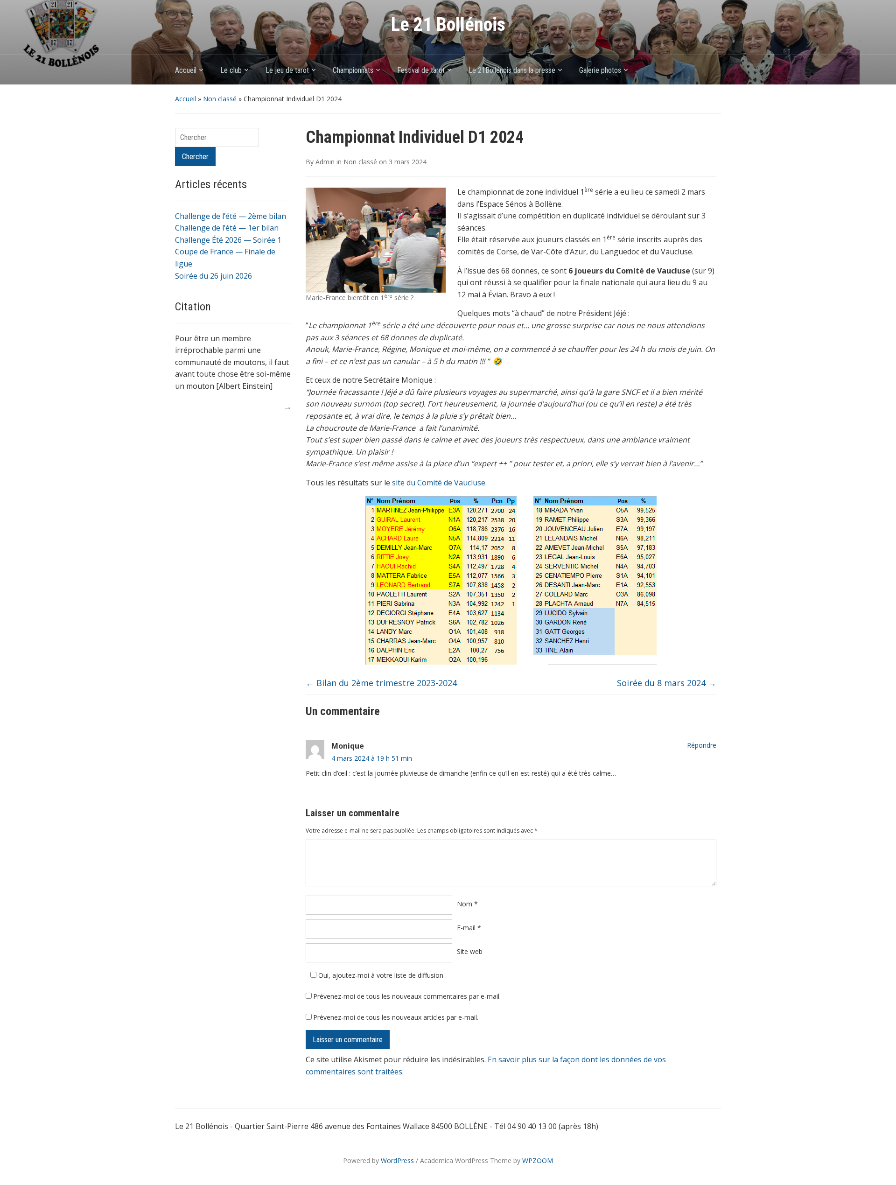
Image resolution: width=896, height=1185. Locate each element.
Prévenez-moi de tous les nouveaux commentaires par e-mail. (407, 996)
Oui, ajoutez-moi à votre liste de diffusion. (380, 975)
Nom (467, 903)
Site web (470, 951)
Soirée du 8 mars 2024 (666, 682)
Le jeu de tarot (287, 70)
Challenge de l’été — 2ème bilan (230, 216)
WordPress (397, 1160)
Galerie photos (600, 70)
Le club (231, 70)
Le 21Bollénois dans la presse (512, 70)
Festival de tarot (421, 70)
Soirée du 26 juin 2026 (213, 276)
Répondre (701, 745)
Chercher (195, 156)
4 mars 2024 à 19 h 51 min (371, 758)
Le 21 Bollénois (448, 24)
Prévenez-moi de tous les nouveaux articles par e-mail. (395, 1017)
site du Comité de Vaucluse (438, 482)
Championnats (353, 70)
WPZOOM (537, 1160)
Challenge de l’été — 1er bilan (227, 228)
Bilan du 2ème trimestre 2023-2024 (381, 682)
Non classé (220, 98)
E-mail (469, 927)
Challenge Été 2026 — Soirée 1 (228, 240)
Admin (325, 161)
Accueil (185, 70)
